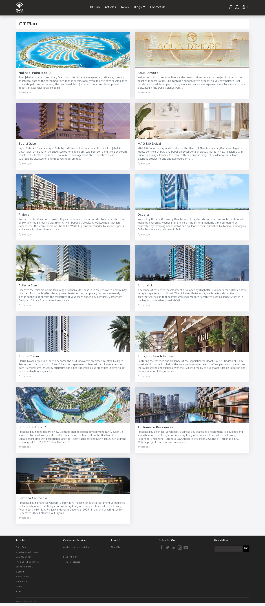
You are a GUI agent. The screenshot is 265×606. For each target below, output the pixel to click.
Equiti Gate (21, 547)
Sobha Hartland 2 (24, 567)
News (125, 7)
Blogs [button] (138, 7)
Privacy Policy (70, 557)
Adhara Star (22, 582)
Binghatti (20, 572)
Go (246, 548)
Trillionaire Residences (27, 562)
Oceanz (19, 587)
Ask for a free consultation (76, 547)
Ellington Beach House (27, 552)
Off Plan (94, 7)
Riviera (19, 592)
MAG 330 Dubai (23, 557)
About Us (115, 547)
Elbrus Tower (22, 577)
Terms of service (71, 562)
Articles (110, 7)
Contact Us (157, 7)
